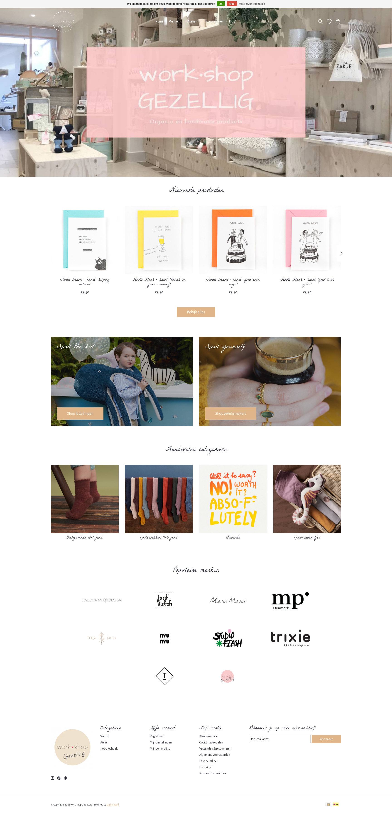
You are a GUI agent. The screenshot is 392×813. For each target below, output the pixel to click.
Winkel (104, 736)
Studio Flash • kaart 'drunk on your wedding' (158, 282)
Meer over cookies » (252, 3)
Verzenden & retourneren (215, 748)
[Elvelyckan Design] (101, 601)
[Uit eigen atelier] (227, 677)
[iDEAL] (336, 805)
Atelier (104, 742)
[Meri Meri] (227, 601)
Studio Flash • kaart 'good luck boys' (233, 282)
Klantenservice (208, 736)
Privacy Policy (207, 761)
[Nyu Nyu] (164, 639)
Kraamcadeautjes (307, 538)
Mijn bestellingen (161, 742)
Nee (232, 3)
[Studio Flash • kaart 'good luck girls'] (307, 240)
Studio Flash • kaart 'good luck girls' (307, 282)
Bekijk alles (196, 312)
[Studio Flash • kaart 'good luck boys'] (233, 240)
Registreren (157, 736)
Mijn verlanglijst (160, 748)
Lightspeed (113, 804)
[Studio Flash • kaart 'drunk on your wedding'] (159, 240)
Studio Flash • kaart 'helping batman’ (84, 282)
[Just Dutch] (164, 601)
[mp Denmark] (290, 601)
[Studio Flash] (227, 639)
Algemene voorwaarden (214, 754)
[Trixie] (290, 639)
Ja (221, 3)
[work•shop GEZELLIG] (63, 21)
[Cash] (328, 805)
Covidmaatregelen (211, 742)
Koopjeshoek (214, 21)
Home (159, 21)
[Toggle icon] (320, 21)
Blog (232, 21)
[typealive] (164, 677)
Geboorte (233, 538)
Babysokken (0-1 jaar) (84, 538)
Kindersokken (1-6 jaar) (159, 538)
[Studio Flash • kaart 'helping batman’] (85, 240)
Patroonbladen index (212, 773)
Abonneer (326, 739)
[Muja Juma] (101, 639)
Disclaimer (206, 767)
